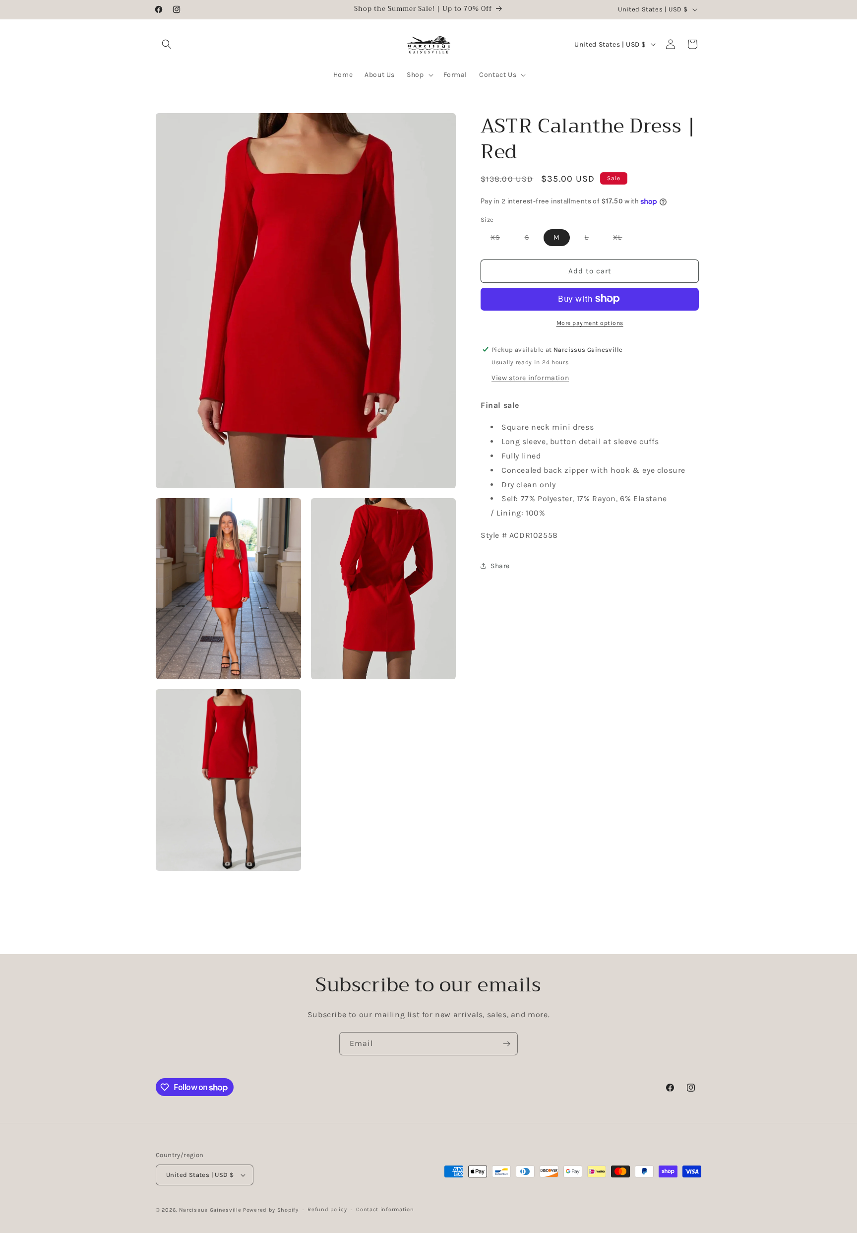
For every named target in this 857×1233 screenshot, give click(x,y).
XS (500, 239)
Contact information (385, 1209)
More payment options (589, 322)
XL (622, 239)
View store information (530, 377)
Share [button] (500, 566)
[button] (167, 44)
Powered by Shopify (271, 1210)
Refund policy (327, 1209)
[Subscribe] (506, 1043)
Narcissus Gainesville (210, 1210)
